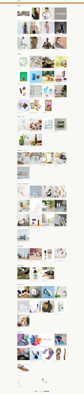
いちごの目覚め (44, 112)
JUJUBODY (43, 165)
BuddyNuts (31, 83)
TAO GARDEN (19, 242)
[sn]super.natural (44, 49)
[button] (23, 1)
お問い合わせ (18, 381)
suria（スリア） (19, 346)
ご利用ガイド (18, 380)
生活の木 (43, 261)
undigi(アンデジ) (57, 20)
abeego (18, 327)
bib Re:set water (57, 313)
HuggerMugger (56, 346)
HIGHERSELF (56, 165)
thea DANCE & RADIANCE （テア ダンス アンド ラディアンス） (60, 35)
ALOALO (18, 20)
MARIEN (18, 131)
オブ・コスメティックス (20, 280)
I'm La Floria (19, 261)
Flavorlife (18, 299)
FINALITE (18, 198)
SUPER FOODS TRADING (58, 83)
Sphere (18, 313)
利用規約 (18, 383)
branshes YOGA (56, 49)
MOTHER (43, 313)
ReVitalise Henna (44, 280)
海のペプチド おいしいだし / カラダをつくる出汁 (48, 69)
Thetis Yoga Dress (19, 49)
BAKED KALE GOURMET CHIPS (34, 112)
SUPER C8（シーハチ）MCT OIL (34, 146)
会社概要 (18, 382)
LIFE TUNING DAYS (42, 392)
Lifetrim (31, 299)
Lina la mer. (31, 34)
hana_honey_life (32, 68)
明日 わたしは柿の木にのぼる (59, 261)
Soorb (55, 299)
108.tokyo (31, 346)
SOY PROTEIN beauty (20, 165)
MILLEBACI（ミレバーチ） (45, 34)
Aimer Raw (18, 112)
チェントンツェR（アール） (33, 280)
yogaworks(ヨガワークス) (45, 346)
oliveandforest (19, 68)
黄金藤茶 (56, 131)
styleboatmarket (19, 34)
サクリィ (56, 68)
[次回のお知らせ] (66, 3)
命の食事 (18, 83)
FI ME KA (31, 261)
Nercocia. (18, 227)
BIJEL (30, 198)
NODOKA (18, 146)
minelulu (18, 179)
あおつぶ (31, 165)
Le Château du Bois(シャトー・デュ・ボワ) (35, 227)
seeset (30, 49)
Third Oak (18, 375)
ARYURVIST (43, 198)
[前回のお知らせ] (17, 3)
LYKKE (55, 198)
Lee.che (43, 20)
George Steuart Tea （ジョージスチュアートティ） (36, 132)
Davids (43, 299)
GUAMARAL (43, 83)
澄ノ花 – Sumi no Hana (33, 20)
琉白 (55, 227)
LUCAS (31, 313)
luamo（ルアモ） (44, 227)
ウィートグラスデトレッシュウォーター (47, 131)
